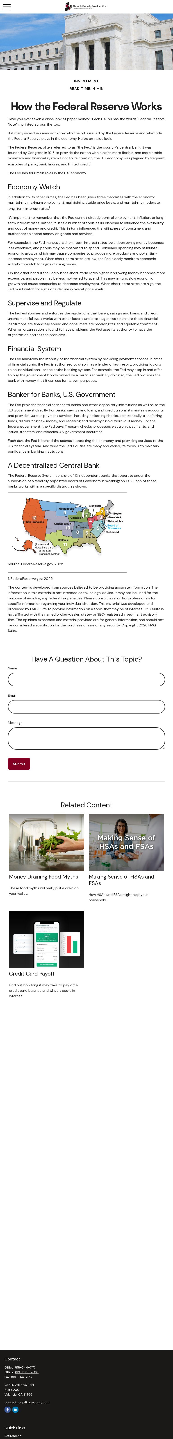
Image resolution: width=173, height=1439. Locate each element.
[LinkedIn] (15, 1410)
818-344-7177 (25, 1367)
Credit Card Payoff (32, 973)
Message (15, 722)
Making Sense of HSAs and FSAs (121, 880)
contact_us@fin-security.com (27, 1402)
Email (12, 695)
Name (12, 668)
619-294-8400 (27, 1372)
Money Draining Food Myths (43, 876)
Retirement (13, 1436)
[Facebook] (8, 1410)
